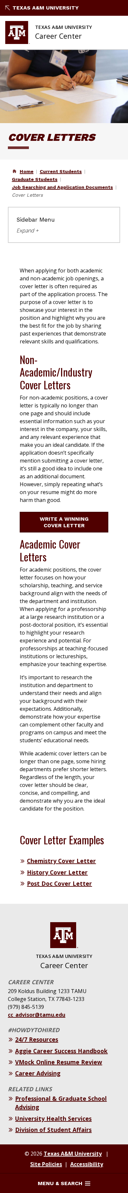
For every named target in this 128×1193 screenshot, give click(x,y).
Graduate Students (34, 179)
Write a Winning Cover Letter (64, 522)
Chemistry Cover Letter (61, 861)
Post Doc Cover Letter (59, 883)
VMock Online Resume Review (58, 1062)
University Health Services (53, 1118)
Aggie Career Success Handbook (61, 1051)
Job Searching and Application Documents (62, 187)
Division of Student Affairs (53, 1130)
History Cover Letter (57, 872)
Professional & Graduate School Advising (61, 1103)
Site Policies (46, 1164)
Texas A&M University (45, 8)
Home (26, 171)
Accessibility (86, 1164)
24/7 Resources (36, 1039)
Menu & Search (60, 1183)
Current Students (61, 171)
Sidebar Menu (35, 219)
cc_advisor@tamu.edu (36, 1014)
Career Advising (37, 1073)
